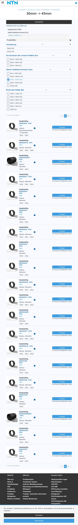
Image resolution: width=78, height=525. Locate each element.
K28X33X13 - (25, 123)
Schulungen (27, 491)
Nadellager (46, 10)
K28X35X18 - (23, 245)
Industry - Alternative (25, 148)
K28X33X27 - (25, 177)
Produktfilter (39, 22)
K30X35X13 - (23, 264)
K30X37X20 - (23, 396)
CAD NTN (54, 484)
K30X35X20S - (24, 313)
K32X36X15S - (24, 431)
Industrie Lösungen (33, 10)
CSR (8, 487)
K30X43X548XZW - (25, 415)
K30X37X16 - (23, 362)
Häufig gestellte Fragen (59, 479)
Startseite (22, 10)
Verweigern (39, 515)
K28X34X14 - (23, 192)
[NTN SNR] (12, 3)
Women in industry (13, 499)
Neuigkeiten (11, 496)
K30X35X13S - (25, 282)
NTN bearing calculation (59, 489)
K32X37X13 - (23, 450)
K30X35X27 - (25, 331)
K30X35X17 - (25, 297)
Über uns (10, 479)
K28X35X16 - (25, 229)
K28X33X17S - (25, 143)
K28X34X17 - (23, 211)
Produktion (11, 489)
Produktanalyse (28, 479)
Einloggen (62, 127)
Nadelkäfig (55, 10)
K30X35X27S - (26, 346)
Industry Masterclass (30, 499)
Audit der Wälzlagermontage (32, 484)
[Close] (70, 40)
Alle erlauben (39, 521)
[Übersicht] (2, 3)
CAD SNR (54, 487)
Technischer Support (30, 482)
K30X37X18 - (25, 380)
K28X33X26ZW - (24, 158)
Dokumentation (56, 482)
